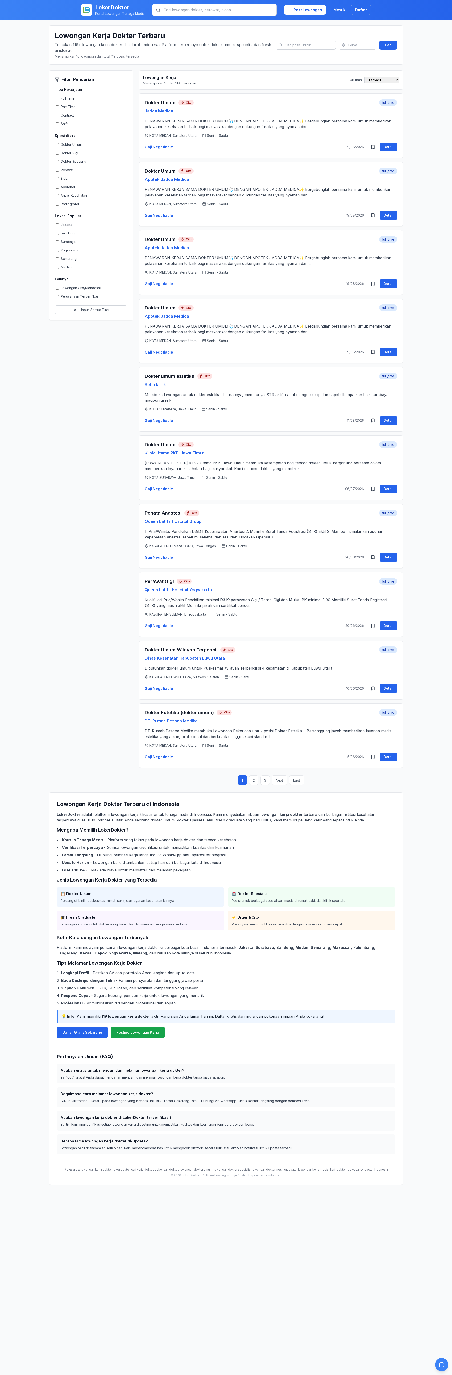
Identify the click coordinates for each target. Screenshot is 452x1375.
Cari (388, 45)
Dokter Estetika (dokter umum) (179, 712)
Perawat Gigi (159, 581)
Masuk (339, 10)
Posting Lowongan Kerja (137, 1032)
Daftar (361, 10)
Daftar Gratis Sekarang (82, 1032)
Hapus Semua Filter (94, 310)
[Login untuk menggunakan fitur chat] (441, 1364)
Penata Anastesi (163, 513)
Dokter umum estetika (169, 376)
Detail (388, 147)
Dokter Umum (160, 102)
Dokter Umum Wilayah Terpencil (181, 650)
